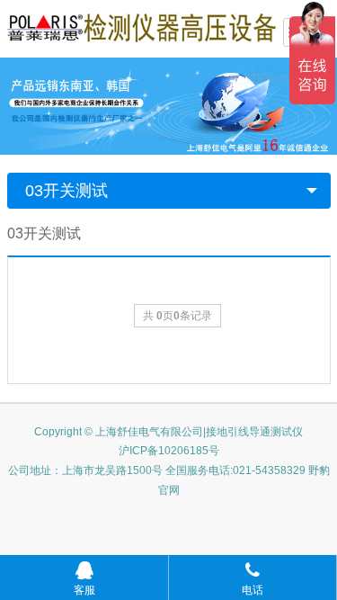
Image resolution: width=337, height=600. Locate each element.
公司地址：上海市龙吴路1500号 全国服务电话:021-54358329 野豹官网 (169, 480)
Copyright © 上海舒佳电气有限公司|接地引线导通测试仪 (168, 431)
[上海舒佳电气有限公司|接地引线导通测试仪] (142, 27)
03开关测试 (66, 191)
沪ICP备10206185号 (169, 450)
